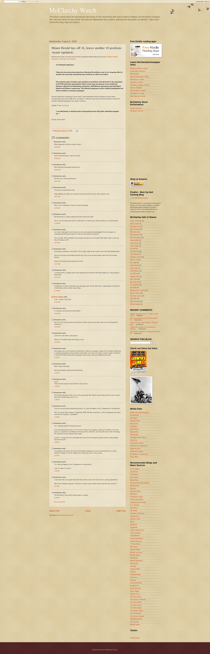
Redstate (133, 580)
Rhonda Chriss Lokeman (138, 290)
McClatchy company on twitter (139, 85)
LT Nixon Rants (135, 544)
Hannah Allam (134, 240)
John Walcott (134, 254)
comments (65, 105)
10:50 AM (57, 158)
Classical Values (135, 491)
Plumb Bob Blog (135, 574)
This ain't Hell (134, 622)
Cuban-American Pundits (138, 502)
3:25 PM (57, 471)
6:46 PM (57, 498)
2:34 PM (57, 417)
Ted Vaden (133, 298)
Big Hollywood (134, 485)
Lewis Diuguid (134, 265)
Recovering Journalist (137, 443)
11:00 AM (57, 208)
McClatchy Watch (72, 10)
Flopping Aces (134, 516)
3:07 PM (57, 456)
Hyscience (133, 524)
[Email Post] (76, 131)
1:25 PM (57, 373)
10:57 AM (57, 181)
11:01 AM (57, 242)
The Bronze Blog (135, 597)
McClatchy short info (136, 111)
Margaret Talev (135, 276)
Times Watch (134, 457)
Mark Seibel (134, 279)
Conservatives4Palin (136, 499)
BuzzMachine (134, 415)
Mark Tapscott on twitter (137, 96)
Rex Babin (133, 287)
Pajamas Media (135, 569)
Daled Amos (134, 508)
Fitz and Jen (134, 423)
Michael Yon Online (136, 552)
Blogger (114, 650)
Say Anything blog (136, 583)
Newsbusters (134, 435)
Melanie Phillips (135, 549)
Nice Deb (133, 566)
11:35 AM (57, 291)
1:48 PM (57, 400)
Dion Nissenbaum (135, 237)
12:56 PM (57, 342)
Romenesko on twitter (137, 79)
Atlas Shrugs (134, 477)
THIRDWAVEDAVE (136, 619)
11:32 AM (57, 277)
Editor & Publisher (136, 88)
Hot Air (132, 522)
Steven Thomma (135, 293)
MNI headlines (134, 74)
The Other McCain (136, 605)
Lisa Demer (133, 273)
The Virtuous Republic (137, 616)
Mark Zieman (134, 282)
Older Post (121, 511)
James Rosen (134, 243)
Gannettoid (133, 426)
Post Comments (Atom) (65, 515)
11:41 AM (57, 302)
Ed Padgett (133, 418)
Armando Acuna (135, 226)
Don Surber (133, 510)
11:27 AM (57, 264)
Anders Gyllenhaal (136, 221)
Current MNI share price (137, 71)
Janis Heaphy (134, 246)
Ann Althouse (134, 474)
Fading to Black (135, 421)
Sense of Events (135, 588)
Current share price (136, 108)
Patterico (133, 572)
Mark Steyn (133, 547)
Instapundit (133, 527)
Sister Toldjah (134, 591)
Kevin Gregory (58, 297)
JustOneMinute (135, 535)
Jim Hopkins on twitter (137, 93)
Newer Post (54, 511)
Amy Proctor (134, 472)
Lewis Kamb (134, 268)
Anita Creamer (134, 223)
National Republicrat (136, 560)
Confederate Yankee (136, 497)
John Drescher (134, 251)
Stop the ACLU (135, 594)
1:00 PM (57, 357)
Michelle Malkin (135, 555)
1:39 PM (57, 386)
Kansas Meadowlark (136, 538)
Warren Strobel (135, 301)
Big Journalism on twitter (138, 90)
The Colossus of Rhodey (138, 599)
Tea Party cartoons (136, 296)
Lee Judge (133, 262)
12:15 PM (57, 313)
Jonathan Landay (135, 257)
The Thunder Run (135, 613)
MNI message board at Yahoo (139, 77)
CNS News (133, 494)
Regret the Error (135, 448)
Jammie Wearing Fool (137, 530)
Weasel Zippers (135, 624)
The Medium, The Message (139, 454)
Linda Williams (134, 271)
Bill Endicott (134, 232)
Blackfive (133, 488)
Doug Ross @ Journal (137, 513)
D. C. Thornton (134, 505)
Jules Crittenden (135, 533)
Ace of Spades (135, 469)
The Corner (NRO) (136, 602)
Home (88, 511)
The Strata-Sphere (136, 608)
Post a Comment (59, 502)
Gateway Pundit (135, 519)
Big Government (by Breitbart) (139, 483)
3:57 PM (57, 486)
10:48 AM (57, 147)
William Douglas (135, 304)
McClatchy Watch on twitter (139, 68)
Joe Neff (133, 248)
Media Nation (134, 432)
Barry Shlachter (135, 229)
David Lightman (135, 235)
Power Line (133, 577)
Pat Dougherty (134, 285)
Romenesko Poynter (136, 451)
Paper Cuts (133, 440)
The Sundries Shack (136, 611)
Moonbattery (134, 558)
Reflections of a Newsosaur (139, 446)
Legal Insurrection (135, 541)
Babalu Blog (134, 480)
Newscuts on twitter (136, 82)
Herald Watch (134, 429)
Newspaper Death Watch (138, 437)
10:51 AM (57, 170)
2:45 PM (57, 442)
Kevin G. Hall (134, 260)
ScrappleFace (134, 585)
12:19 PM (57, 327)
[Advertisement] (146, 129)
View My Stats (134, 638)
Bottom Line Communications (139, 412)
